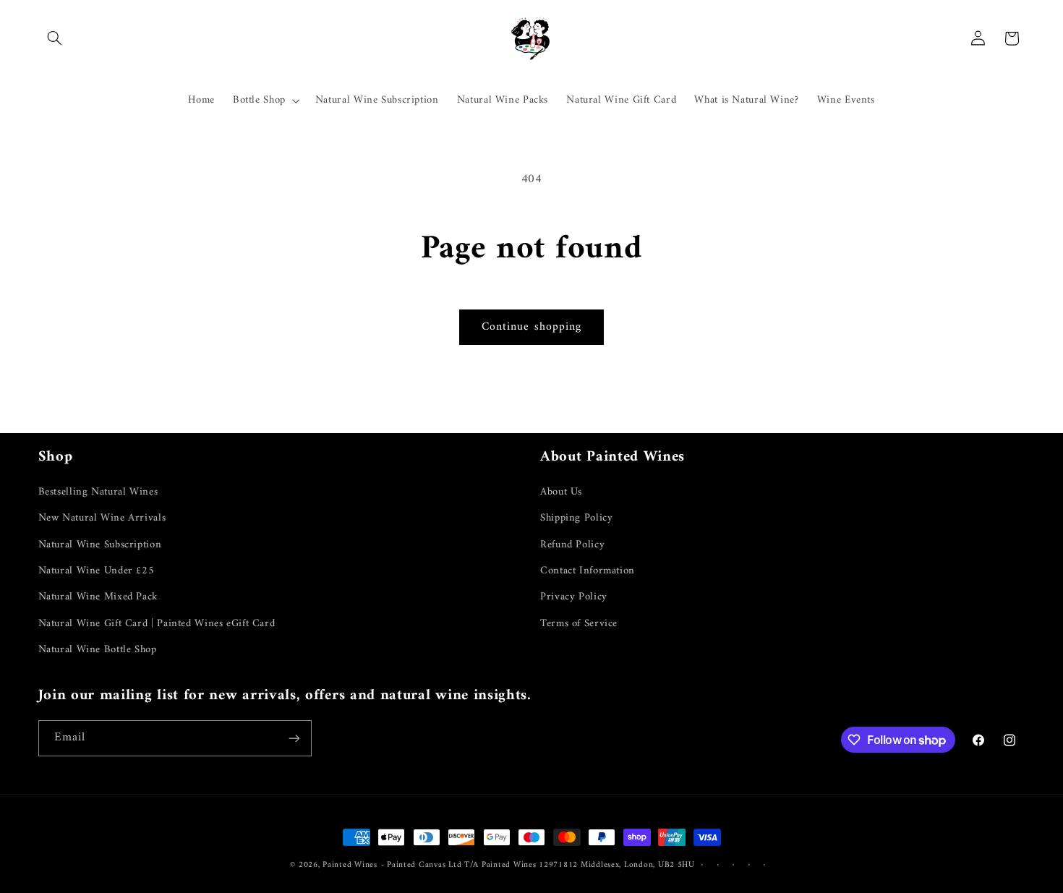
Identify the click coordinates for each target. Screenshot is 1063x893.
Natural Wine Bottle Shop (97, 649)
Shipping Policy (576, 517)
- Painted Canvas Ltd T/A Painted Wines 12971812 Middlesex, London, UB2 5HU (538, 865)
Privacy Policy (573, 596)
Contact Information (587, 570)
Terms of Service (579, 623)
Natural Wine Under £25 (96, 570)
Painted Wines (350, 865)
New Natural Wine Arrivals (102, 517)
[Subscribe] (293, 738)
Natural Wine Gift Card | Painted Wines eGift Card (157, 623)
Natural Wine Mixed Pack (98, 596)
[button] (55, 38)
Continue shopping (531, 327)
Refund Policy (572, 544)
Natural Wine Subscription (100, 544)
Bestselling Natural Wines (98, 492)
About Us (561, 492)
